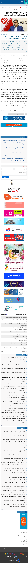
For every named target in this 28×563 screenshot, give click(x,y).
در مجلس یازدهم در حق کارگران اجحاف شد (17, 152)
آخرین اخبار (20, 354)
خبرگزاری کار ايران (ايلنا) (18, 556)
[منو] (22, 2)
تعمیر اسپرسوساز (23, 544)
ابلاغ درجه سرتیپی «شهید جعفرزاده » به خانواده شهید (16, 474)
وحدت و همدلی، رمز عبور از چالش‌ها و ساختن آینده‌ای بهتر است (14, 377)
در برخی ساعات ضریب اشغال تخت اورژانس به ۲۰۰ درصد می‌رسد (12, 5)
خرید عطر (25, 540)
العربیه (3, 2)
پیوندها (16, 549)
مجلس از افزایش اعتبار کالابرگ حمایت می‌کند (17, 477)
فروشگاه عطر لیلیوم (23, 539)
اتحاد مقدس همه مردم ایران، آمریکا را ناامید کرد (17, 408)
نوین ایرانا (25, 529)
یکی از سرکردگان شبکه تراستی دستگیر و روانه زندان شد (15, 468)
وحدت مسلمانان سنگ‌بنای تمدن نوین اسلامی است (16, 383)
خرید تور (25, 536)
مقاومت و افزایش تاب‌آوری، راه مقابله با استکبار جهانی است (15, 386)
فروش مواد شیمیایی (22, 537)
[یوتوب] (21, 554)
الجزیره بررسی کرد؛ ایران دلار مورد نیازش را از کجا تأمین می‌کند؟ (14, 439)
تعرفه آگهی (5, 548)
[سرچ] (19, 2)
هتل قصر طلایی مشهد (22, 535)
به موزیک (25, 533)
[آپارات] (10, 554)
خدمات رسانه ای (14, 550)
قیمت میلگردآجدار (23, 541)
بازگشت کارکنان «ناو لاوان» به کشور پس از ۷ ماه (17, 479)
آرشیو (2, 425)
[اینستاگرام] (14, 554)
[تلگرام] (12, 554)
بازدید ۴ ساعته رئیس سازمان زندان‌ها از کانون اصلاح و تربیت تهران (13, 372)
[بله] (7, 554)
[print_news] (2, 34)
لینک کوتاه (25, 110)
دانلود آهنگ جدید (23, 532)
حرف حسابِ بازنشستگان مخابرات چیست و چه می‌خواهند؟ (14, 155)
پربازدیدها (21, 428)
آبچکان (25, 543)
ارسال (5, 177)
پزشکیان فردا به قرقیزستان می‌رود (19, 374)
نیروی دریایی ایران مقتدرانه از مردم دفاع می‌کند (17, 395)
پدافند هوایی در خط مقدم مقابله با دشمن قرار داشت (16, 392)
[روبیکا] (5, 554)
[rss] (23, 554)
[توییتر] (16, 554)
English (6, 2)
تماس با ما (23, 548)
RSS (21, 549)
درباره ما (16, 548)
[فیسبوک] (18, 554)
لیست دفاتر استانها (9, 549)
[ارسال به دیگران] (6, 34)
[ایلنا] (26, 2)
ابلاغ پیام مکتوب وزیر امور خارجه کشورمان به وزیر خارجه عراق (14, 361)
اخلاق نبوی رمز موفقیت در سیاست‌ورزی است (17, 405)
